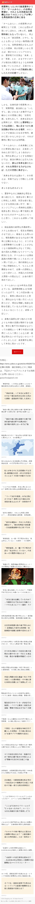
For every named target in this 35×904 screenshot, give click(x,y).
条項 (19, 901)
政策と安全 (14, 901)
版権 (30, 901)
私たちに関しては (6, 901)
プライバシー (24, 901)
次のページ (17, 352)
